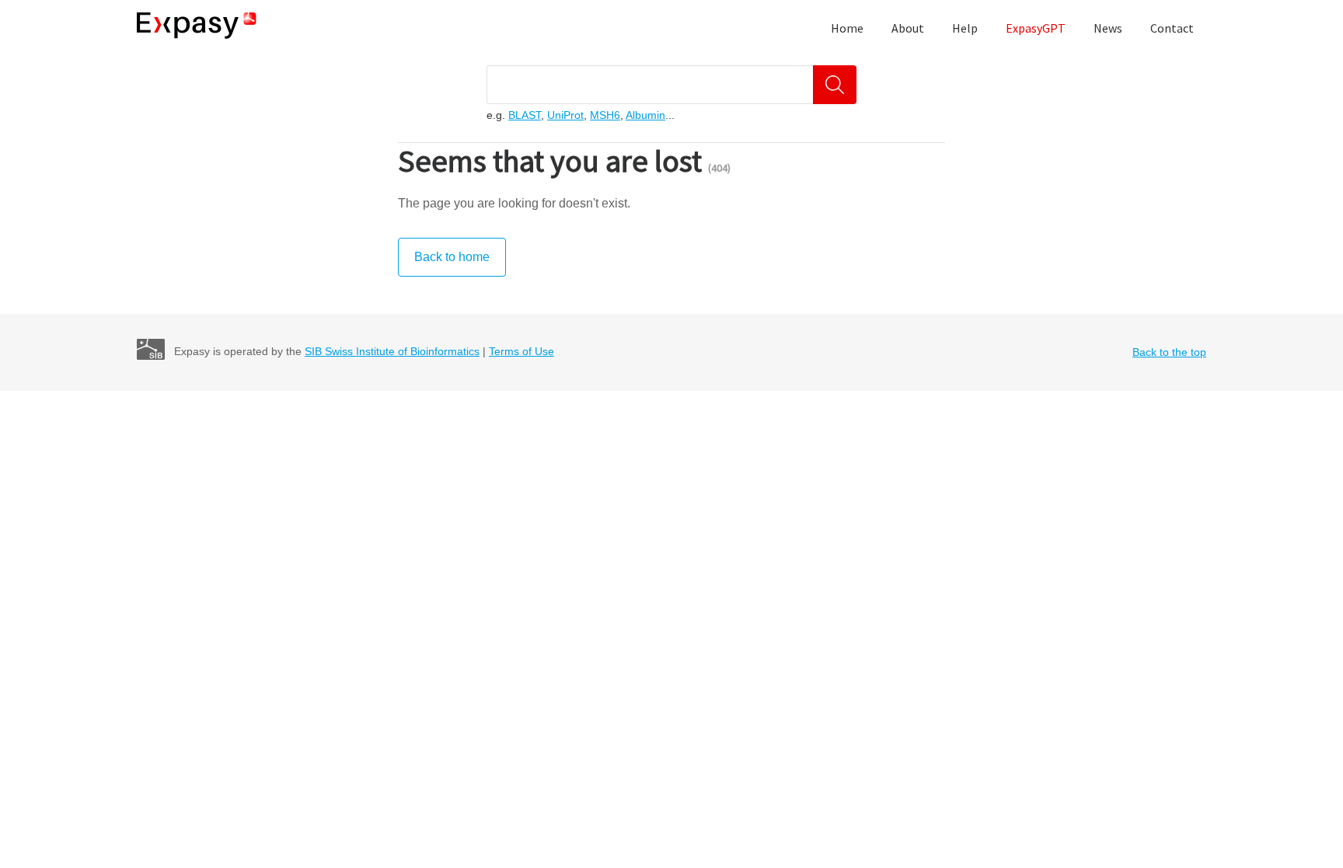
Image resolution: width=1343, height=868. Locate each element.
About (907, 28)
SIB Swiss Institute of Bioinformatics (392, 351)
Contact (1172, 28)
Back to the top (1169, 352)
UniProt (565, 115)
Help (965, 28)
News (1108, 28)
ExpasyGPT (1036, 28)
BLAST (524, 115)
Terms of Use (521, 351)
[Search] (834, 84)
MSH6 (605, 115)
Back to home (452, 256)
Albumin (645, 115)
